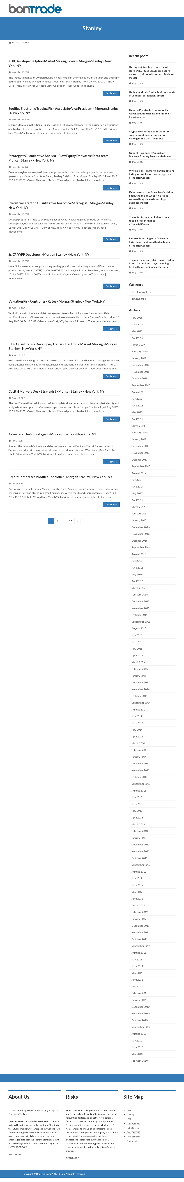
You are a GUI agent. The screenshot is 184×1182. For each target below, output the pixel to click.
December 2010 (141, 1006)
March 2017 (138, 506)
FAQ (129, 1118)
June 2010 (137, 1047)
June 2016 (137, 567)
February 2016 (140, 594)
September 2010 (141, 1026)
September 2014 (141, 702)
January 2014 (139, 756)
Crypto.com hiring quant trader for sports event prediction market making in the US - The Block (150, 135)
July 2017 (137, 479)
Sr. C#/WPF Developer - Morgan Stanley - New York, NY (48, 254)
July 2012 (137, 878)
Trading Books (133, 1136)
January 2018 (139, 439)
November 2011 (141, 932)
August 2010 (139, 1033)
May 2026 (137, 317)
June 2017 (137, 486)
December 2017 (141, 445)
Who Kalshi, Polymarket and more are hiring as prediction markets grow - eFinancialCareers (151, 174)
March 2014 (138, 743)
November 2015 (141, 608)
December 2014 (141, 682)
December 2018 (141, 364)
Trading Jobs (139, 298)
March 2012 (138, 905)
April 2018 (137, 418)
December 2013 (141, 763)
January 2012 (139, 918)
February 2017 (140, 513)
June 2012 (137, 885)
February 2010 (140, 1060)
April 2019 (137, 337)
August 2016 (139, 553)
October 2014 (140, 695)
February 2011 (140, 993)
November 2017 (141, 452)
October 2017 (140, 459)
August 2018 (139, 391)
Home (130, 1110)
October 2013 (140, 776)
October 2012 (140, 857)
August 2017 (139, 472)
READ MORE (14, 1154)
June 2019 (137, 324)
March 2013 (138, 824)
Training (130, 1114)
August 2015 (139, 628)
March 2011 (138, 986)
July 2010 (137, 1040)
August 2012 (139, 871)
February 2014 (140, 749)
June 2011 (137, 966)
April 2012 (137, 898)
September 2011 (141, 945)
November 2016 (141, 533)
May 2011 (137, 972)
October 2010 (140, 1020)
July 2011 (137, 959)
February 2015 (140, 668)
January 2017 (139, 520)
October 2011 (140, 938)
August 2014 (139, 709)
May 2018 (137, 412)
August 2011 (139, 952)
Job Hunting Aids (141, 291)
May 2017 (137, 493)
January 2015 (139, 675)
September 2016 (141, 547)
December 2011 (141, 925)
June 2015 (137, 641)
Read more (111, 93)
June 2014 (137, 722)
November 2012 (141, 851)
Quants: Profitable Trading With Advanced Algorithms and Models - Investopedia (150, 113)
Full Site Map (133, 1127)
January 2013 (139, 837)
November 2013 (141, 770)
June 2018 (137, 405)
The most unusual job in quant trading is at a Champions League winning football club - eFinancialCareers (151, 263)
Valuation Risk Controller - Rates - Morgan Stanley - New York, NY (56, 301)
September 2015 (141, 621)
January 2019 (139, 358)
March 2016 (138, 587)
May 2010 (137, 1053)
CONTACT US (133, 1132)
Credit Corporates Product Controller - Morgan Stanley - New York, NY (60, 477)
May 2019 (137, 331)
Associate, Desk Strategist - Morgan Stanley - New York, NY (52, 434)
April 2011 (137, 979)
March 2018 (138, 425)
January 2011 (139, 999)
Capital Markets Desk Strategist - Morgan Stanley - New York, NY (56, 391)
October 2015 (140, 614)
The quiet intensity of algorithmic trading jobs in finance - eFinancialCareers (149, 220)
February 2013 (140, 831)
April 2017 (137, 500)
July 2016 (137, 560)
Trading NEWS (133, 1123)
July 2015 (137, 635)
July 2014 (137, 716)
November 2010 (141, 1013)
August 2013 (139, 790)
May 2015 (137, 648)
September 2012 (141, 864)
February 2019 (140, 351)
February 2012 (140, 912)
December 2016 (141, 526)
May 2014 (137, 729)
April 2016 (137, 581)
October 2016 (140, 540)
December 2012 (141, 844)
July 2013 (137, 797)
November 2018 (141, 371)
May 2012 (137, 891)
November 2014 (141, 689)
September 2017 (141, 466)
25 (72, 521)
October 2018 (140, 378)
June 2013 (137, 803)
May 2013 (137, 810)
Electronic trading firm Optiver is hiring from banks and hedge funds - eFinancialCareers (150, 242)
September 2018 (141, 385)
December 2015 (141, 601)
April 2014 (137, 736)
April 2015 (137, 655)
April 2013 (137, 817)
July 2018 (137, 398)
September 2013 (141, 783)
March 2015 (138, 662)
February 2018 (140, 432)
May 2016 (137, 574)
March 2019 (138, 344)
